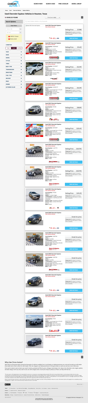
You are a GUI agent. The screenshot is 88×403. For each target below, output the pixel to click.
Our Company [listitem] (44, 388)
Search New (38, 4)
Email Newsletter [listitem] (13, 392)
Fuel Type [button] (9, 75)
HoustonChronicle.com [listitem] (18, 394)
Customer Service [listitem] (13, 390)
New (8, 48)
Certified (19, 48)
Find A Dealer (63, 4)
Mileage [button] (8, 78)
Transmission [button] (10, 69)
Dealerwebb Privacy (39, 398)
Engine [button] (8, 84)
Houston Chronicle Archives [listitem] (29, 394)
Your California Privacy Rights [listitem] (21, 388)
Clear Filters (14, 25)
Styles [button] (8, 60)
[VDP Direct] (54, 38)
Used (14, 48)
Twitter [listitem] (26, 392)
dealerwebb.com (49, 399)
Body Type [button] (9, 66)
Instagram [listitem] (37, 392)
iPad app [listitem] (11, 394)
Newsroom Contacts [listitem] (21, 390)
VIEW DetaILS (73, 38)
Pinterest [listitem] (31, 392)
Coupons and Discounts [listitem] (44, 392)
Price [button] (7, 81)
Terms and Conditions (48, 398)
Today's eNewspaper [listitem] (45, 394)
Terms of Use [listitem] (38, 388)
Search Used (50, 4)
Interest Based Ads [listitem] (31, 388)
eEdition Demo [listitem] (38, 394)
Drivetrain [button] (9, 72)
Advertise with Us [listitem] (54, 388)
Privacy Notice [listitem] (13, 388)
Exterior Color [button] (10, 87)
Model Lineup (76, 4)
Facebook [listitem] (20, 392)
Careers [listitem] (49, 388)
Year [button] (7, 52)
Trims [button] (7, 63)
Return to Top (79, 384)
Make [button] (7, 55)
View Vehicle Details (50, 27)
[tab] (14, 44)
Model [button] (8, 57)
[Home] (14, 4)
